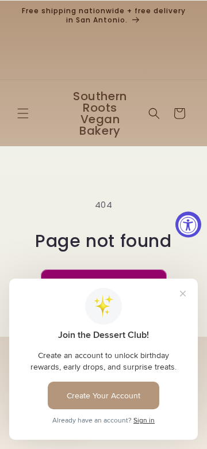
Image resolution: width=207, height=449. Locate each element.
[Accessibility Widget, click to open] (188, 225)
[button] (23, 113)
